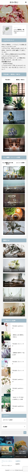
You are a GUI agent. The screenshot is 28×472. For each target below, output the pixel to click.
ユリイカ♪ (14, 2)
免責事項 (18, 464)
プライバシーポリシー (7, 465)
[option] (7, 447)
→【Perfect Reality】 (7, 63)
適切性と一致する (20, 79)
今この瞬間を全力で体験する (8, 163)
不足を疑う (7, 79)
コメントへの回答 (20, 162)
